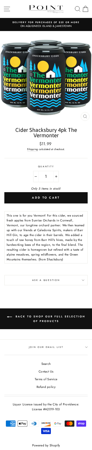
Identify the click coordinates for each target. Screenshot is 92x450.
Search (46, 363)
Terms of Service (46, 379)
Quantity (46, 166)
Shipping (32, 149)
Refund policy (46, 387)
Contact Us (46, 371)
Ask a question (46, 280)
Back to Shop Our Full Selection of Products (49, 319)
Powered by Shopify (46, 445)
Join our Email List (46, 347)
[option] (46, 24)
